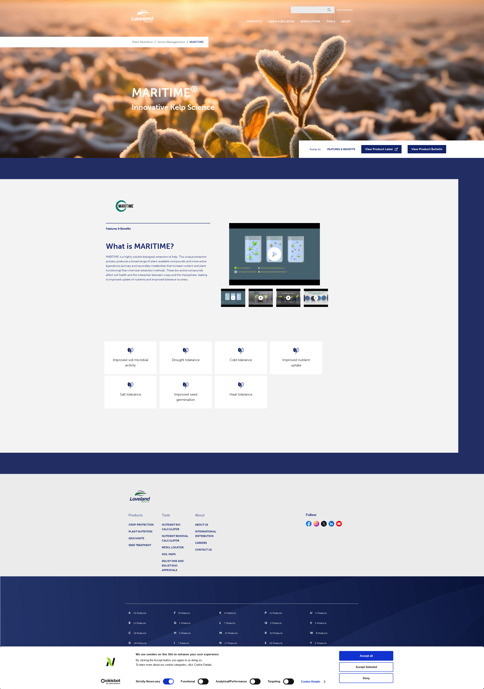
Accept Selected (366, 667)
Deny (366, 678)
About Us (201, 524)
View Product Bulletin (426, 149)
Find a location (345, 10)
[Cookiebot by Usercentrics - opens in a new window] (110, 681)
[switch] (203, 681)
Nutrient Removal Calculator (175, 538)
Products (254, 21)
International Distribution (205, 534)
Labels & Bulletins (281, 21)
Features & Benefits (341, 149)
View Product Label (379, 149)
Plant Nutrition (140, 531)
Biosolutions (310, 21)
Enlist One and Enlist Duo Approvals (173, 565)
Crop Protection (141, 524)
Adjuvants (136, 538)
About (345, 21)
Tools (331, 21)
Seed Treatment (140, 545)
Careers (201, 543)
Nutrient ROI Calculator (171, 527)
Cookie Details (310, 681)
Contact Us (203, 549)
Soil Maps (169, 554)
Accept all (366, 655)
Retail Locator (173, 547)
